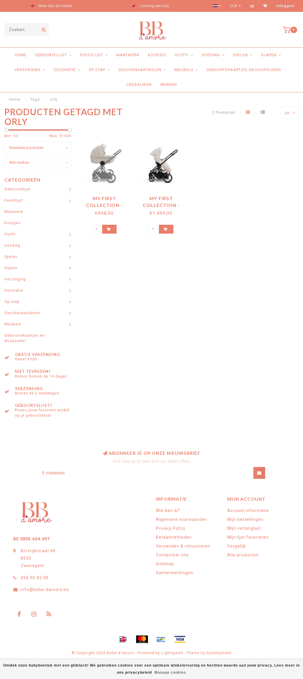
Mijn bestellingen (245, 519)
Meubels (184, 70)
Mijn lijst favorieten (248, 537)
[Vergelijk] (252, 6)
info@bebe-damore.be (45, 589)
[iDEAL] (123, 639)
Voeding (211, 55)
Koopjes (157, 55)
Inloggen (285, 6)
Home (21, 55)
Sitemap (165, 563)
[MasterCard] (142, 639)
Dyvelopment (219, 653)
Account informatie (248, 510)
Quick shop (107, 196)
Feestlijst (91, 55)
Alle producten (243, 555)
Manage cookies (170, 672)
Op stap (97, 70)
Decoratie (65, 70)
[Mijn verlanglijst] (265, 6)
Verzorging (27, 70)
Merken (168, 84)
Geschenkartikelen (140, 70)
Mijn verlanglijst (244, 528)
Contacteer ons (172, 555)
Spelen (240, 55)
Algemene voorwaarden (181, 519)
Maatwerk (127, 55)
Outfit (182, 55)
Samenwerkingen (174, 572)
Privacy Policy (171, 528)
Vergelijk (236, 546)
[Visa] (180, 639)
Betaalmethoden (174, 537)
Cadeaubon (139, 84)
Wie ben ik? (168, 510)
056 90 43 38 (34, 577)
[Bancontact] (161, 639)
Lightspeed (172, 653)
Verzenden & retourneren (183, 546)
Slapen (269, 55)
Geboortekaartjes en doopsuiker (244, 70)
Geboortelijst (51, 55)
